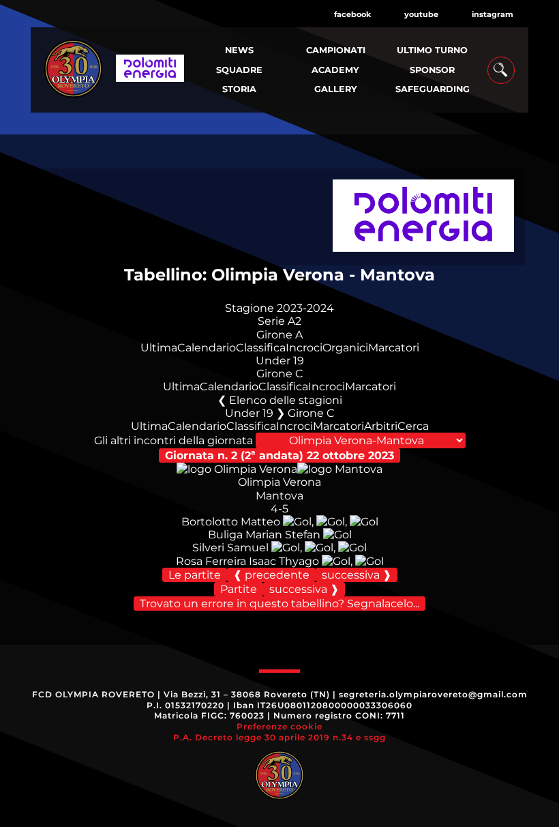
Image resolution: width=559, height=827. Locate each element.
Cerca (413, 426)
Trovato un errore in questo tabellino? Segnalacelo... (279, 603)
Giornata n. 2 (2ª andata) (279, 455)
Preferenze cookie (279, 726)
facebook (352, 14)
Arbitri (380, 426)
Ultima (158, 347)
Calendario (206, 347)
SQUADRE (239, 70)
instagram (492, 14)
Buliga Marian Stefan (264, 534)
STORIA (239, 89)
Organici (345, 347)
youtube (421, 14)
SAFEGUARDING (432, 89)
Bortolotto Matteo (230, 521)
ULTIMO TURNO (432, 50)
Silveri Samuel (230, 547)
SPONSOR (432, 70)
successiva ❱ (356, 574)
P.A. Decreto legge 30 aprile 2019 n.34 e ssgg (279, 737)
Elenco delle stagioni (285, 400)
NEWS (239, 50)
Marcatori (393, 347)
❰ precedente (271, 574)
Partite (238, 589)
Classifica (261, 347)
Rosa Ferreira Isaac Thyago (247, 561)
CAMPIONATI (335, 50)
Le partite (194, 574)
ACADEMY (335, 70)
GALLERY (335, 89)
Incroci (304, 347)
